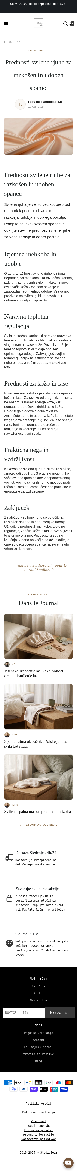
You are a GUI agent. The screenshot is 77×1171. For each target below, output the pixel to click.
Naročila (38, 986)
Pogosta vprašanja (38, 1033)
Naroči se (60, 1013)
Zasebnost (38, 1121)
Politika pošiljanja (38, 1112)
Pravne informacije (38, 1134)
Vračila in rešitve (38, 1054)
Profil (38, 993)
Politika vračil (38, 1103)
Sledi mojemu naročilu (38, 1047)
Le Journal (13, 42)
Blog (38, 1061)
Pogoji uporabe (38, 1125)
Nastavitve (38, 1000)
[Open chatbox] (68, 1163)
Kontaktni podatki (38, 1130)
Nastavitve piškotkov (38, 1139)
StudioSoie (48, 1152)
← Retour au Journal (39, 824)
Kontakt (38, 1040)
